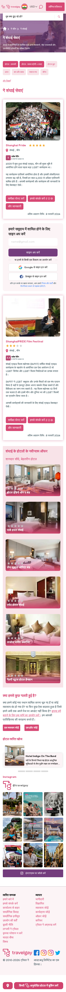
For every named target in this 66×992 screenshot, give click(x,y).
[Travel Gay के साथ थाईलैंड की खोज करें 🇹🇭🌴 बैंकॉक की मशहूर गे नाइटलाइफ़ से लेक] (12, 830)
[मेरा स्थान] (8, 985)
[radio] (30, 145)
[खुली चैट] (41, 7)
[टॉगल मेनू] (3, 6)
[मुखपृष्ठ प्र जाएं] (13, 6)
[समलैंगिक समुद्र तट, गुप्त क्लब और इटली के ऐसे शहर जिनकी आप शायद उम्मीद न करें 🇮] (33, 804)
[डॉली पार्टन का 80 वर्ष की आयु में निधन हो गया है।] (53, 804)
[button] (47, 283)
